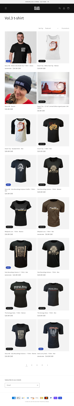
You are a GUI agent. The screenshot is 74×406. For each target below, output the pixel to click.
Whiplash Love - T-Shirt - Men (45, 231)
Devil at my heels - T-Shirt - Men (46, 353)
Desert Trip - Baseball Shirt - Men (14, 149)
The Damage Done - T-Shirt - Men (46, 313)
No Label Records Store (34, 401)
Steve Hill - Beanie (10, 106)
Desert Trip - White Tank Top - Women (48, 66)
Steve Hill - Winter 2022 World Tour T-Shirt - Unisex (19, 66)
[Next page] (47, 365)
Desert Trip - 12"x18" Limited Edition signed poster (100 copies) (53, 107)
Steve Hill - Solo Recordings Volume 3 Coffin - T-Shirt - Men (20, 190)
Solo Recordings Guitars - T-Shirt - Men (48, 272)
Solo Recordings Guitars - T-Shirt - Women (49, 189)
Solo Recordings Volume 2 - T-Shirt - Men (16, 272)
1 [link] (26, 365)
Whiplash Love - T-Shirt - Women (14, 231)
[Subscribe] (37, 385)
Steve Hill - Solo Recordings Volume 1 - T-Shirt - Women (20, 353)
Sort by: (41, 28)
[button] (6, 8)
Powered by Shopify (44, 401)
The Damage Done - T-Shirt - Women (15, 313)
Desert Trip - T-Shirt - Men (44, 149)
